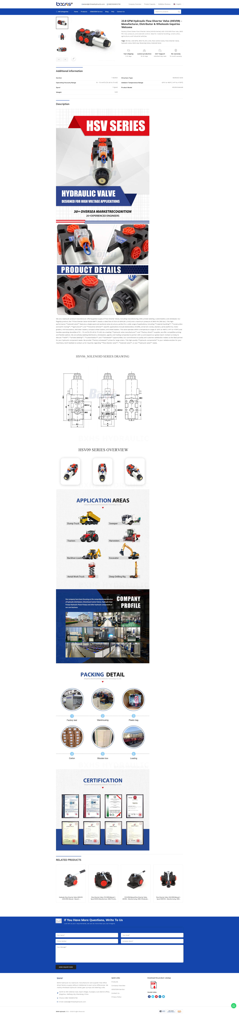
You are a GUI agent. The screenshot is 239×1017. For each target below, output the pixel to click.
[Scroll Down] (65, 59)
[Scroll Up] (59, 59)
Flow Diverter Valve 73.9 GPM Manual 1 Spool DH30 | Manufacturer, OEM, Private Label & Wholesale (103, 899)
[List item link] (83, 998)
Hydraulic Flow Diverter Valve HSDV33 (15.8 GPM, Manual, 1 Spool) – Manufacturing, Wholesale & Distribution (70, 899)
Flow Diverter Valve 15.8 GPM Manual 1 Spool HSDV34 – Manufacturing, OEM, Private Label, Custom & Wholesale (168, 899)
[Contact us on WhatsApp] (233, 1005)
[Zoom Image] (74, 59)
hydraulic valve (126, 43)
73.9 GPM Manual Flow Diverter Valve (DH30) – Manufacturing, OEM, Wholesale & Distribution (135, 899)
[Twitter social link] (152, 996)
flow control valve (158, 41)
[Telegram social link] (163, 996)
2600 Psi (141, 41)
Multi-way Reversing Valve (141, 43)
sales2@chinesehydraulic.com (94, 4)
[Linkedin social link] (160, 996)
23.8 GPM (134, 41)
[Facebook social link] (149, 996)
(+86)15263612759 (114, 4)
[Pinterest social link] (156, 996)
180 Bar (128, 41)
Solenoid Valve (156, 43)
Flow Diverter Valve (172, 41)
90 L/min (148, 41)
